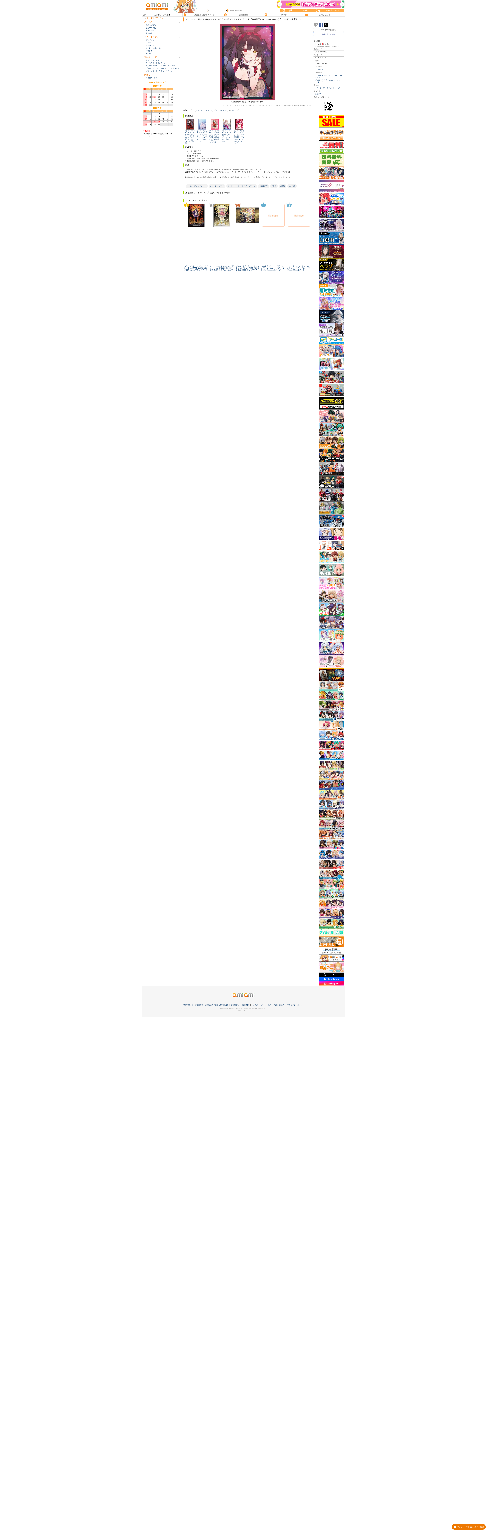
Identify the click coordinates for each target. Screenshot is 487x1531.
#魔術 (282, 186)
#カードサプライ (217, 186)
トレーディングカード (204, 110)
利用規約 (255, 1005)
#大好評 (292, 186)
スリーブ (234, 110)
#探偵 (274, 186)
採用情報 (245, 1005)
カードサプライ (222, 110)
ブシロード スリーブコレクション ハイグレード (328, 81)
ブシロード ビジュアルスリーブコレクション (329, 76)
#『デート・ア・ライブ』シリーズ (241, 186)
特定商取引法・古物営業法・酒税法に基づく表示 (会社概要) (205, 1005)
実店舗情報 (235, 1005)
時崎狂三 (318, 94)
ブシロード (319, 69)
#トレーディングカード (196, 186)
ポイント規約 (266, 1005)
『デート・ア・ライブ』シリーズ (327, 88)
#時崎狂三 (263, 186)
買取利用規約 (279, 1005)
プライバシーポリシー (295, 1005)
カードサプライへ (155, 18)
